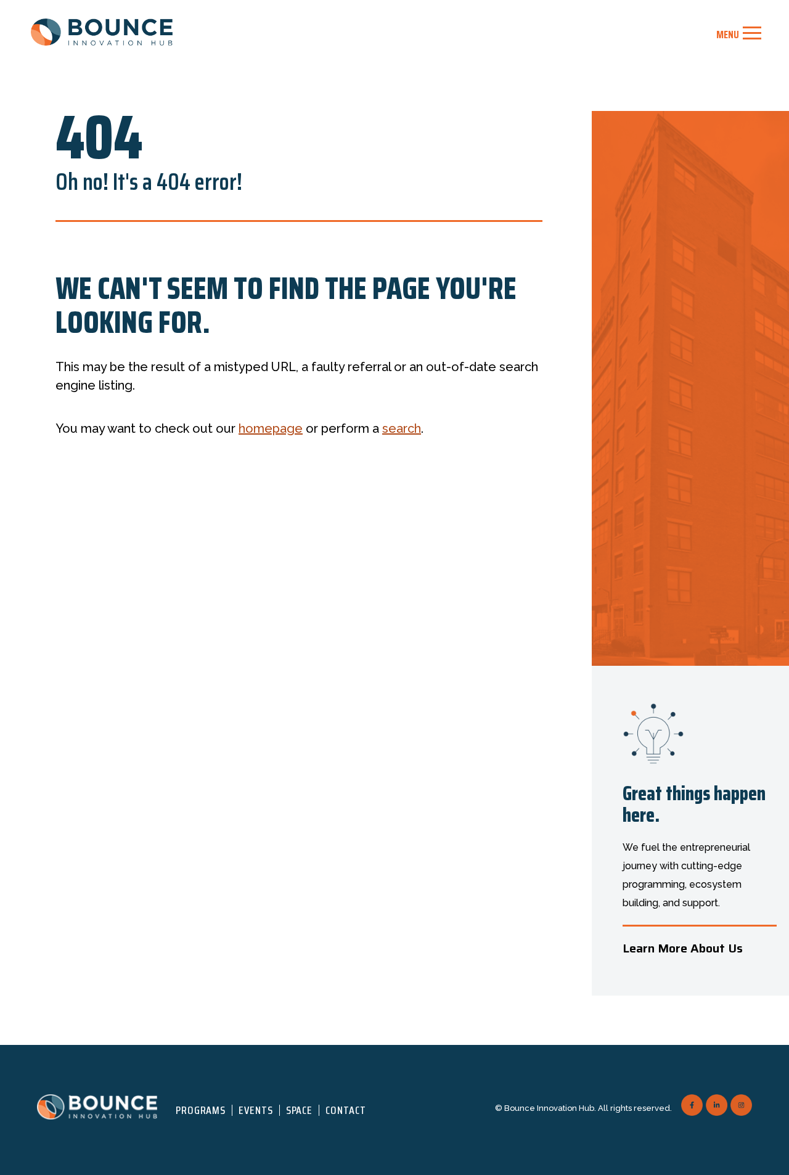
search (401, 428)
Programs (201, 1110)
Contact (345, 1110)
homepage (271, 428)
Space (299, 1110)
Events (255, 1110)
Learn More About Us (683, 948)
